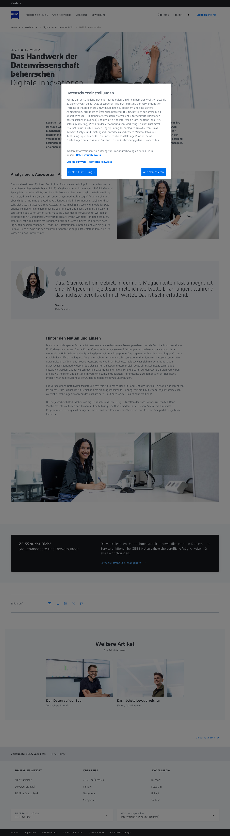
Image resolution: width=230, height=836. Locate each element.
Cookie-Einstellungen (82, 172)
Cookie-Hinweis (76, 161)
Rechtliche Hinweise (100, 161)
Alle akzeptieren (153, 172)
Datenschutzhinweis (88, 155)
